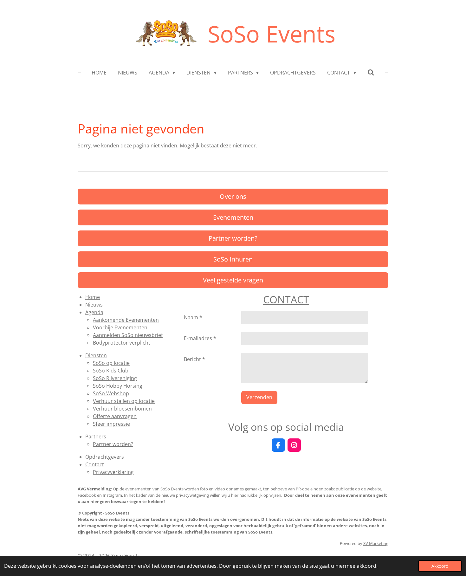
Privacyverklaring (113, 472)
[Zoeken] (371, 72)
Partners (95, 436)
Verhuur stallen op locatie (124, 401)
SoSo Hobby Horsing (117, 385)
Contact (94, 464)
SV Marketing (375, 543)
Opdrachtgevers (104, 456)
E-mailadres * (200, 338)
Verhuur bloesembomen (122, 408)
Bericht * (194, 359)
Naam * (193, 317)
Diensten (96, 355)
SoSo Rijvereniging (115, 378)
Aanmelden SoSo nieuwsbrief (128, 335)
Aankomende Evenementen (126, 319)
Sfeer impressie (111, 423)
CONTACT (286, 299)
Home (92, 297)
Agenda (94, 312)
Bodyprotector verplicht (121, 342)
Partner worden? (113, 444)
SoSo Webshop (111, 393)
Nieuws (94, 304)
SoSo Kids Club (110, 370)
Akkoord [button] (440, 566)
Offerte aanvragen (115, 416)
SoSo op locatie (111, 362)
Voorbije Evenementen (120, 327)
